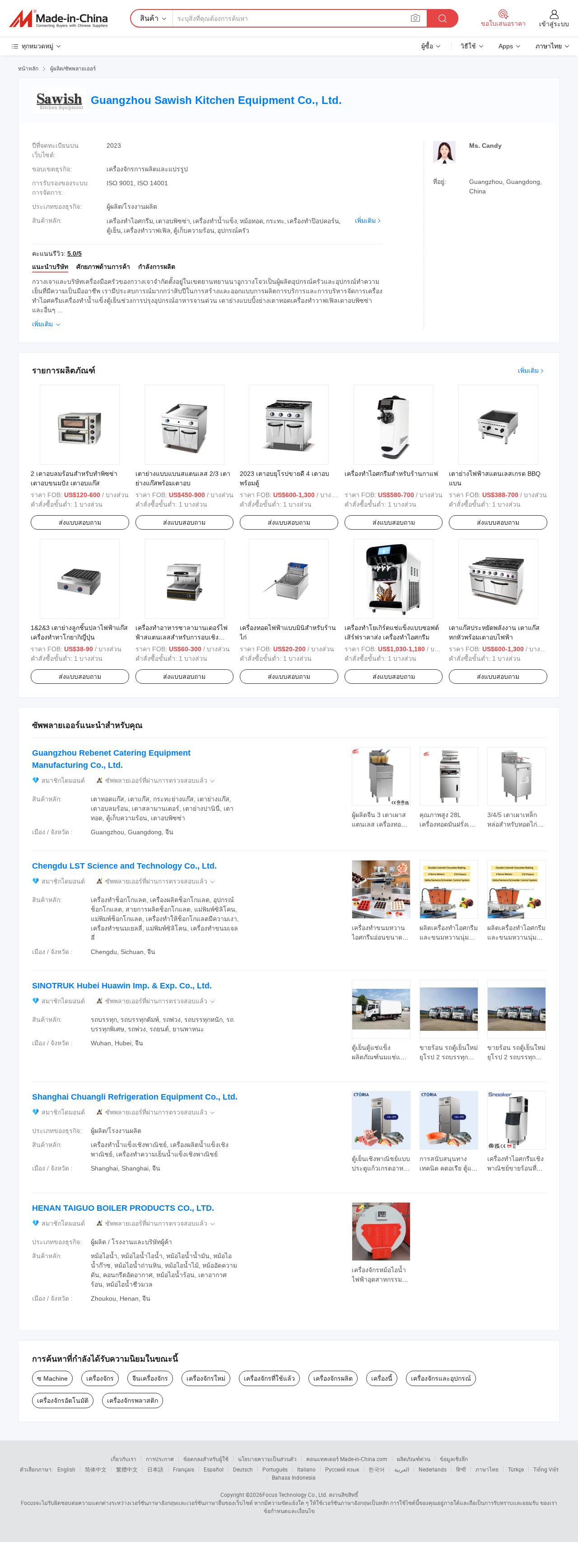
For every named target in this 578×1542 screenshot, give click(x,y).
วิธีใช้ (468, 46)
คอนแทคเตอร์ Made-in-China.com (346, 1458)
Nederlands (433, 1469)
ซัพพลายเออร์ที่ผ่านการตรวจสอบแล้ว (160, 781)
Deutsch (243, 1469)
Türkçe (516, 1469)
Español (214, 1469)
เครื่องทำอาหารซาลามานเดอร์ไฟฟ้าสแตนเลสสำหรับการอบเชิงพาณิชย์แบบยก (181, 637)
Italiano (306, 1469)
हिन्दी (461, 1469)
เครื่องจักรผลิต (333, 1378)
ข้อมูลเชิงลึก (454, 1458)
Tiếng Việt (546, 1469)
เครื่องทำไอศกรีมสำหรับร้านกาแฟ (391, 473)
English (66, 1469)
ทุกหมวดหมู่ (37, 46)
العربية (401, 1469)
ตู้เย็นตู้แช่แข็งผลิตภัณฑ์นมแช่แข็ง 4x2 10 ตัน (380, 1057)
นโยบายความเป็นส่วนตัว (267, 1458)
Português (275, 1469)
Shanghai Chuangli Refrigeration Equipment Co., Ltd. (135, 1096)
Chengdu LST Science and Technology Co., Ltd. (124, 865)
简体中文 (96, 1469)
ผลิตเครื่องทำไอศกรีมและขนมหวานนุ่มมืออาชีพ (449, 937)
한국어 (376, 1469)
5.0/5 (74, 253)
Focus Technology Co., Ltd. (294, 1494)
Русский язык (342, 1469)
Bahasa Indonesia (294, 1477)
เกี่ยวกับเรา (123, 1458)
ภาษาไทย (487, 1469)
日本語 (155, 1469)
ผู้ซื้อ (427, 46)
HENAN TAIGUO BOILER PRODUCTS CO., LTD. (123, 1208)
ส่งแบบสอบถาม (80, 522)
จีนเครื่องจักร (150, 1378)
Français (183, 1469)
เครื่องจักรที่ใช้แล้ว (269, 1378)
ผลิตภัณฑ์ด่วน (413, 1458)
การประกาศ (160, 1458)
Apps (506, 46)
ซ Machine (52, 1378)
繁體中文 (127, 1469)
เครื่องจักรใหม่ (205, 1378)
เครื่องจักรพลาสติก (132, 1400)
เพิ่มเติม (365, 220)
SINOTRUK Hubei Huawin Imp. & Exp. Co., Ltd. (122, 985)
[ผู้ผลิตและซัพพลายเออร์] (58, 18)
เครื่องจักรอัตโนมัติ (63, 1400)
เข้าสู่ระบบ (554, 24)
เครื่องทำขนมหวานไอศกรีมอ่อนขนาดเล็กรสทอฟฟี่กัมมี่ (378, 937)
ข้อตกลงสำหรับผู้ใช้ (205, 1458)
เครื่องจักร (100, 1378)
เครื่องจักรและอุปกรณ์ (441, 1378)
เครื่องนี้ (381, 1378)
